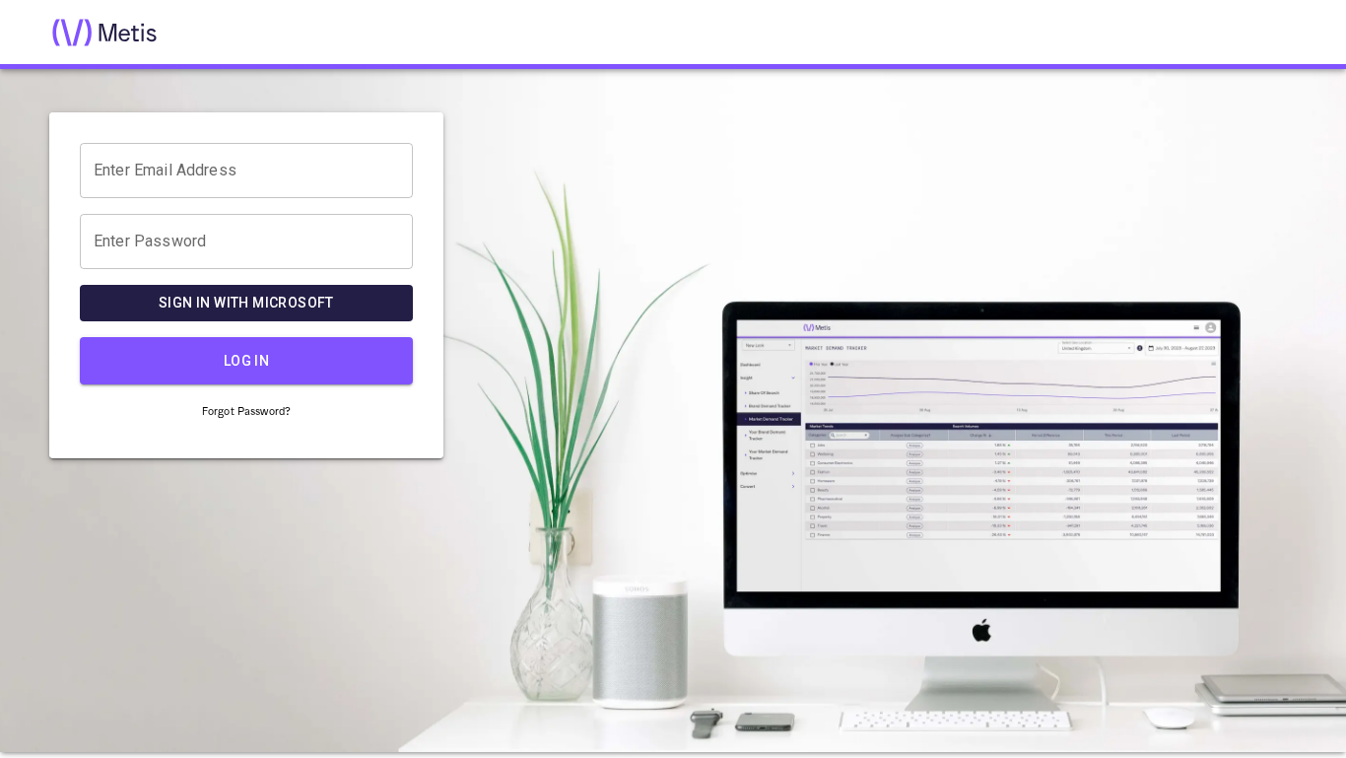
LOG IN (246, 361)
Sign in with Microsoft (246, 302)
